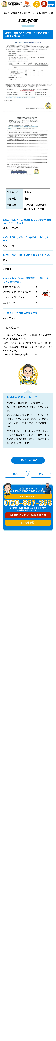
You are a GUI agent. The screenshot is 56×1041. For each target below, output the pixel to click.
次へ (40, 474)
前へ (15, 474)
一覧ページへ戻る (28, 460)
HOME (6, 12)
